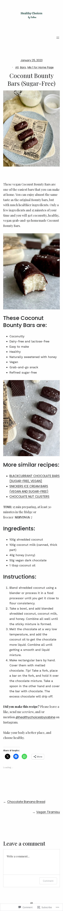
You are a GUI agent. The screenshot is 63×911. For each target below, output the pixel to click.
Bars (23, 67)
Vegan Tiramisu (48, 812)
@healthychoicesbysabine (35, 717)
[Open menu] (58, 38)
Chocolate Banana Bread (26, 802)
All (16, 67)
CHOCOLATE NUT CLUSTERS (29, 496)
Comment (48, 880)
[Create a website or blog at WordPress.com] (31, 903)
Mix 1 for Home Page (40, 67)
